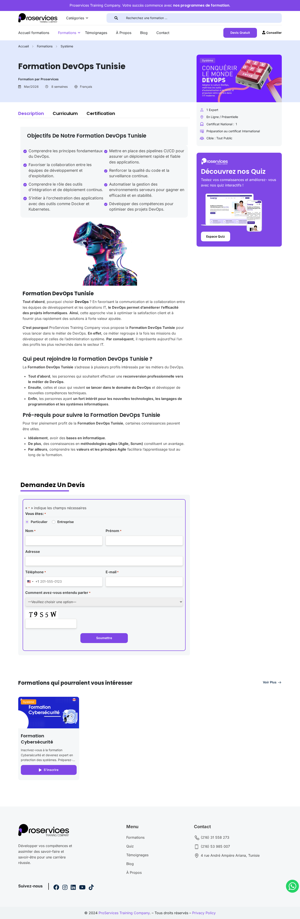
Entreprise (65, 522)
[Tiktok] (91, 887)
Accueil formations (33, 32)
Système (67, 46)
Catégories (75, 18)
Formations (67, 32)
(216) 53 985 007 (215, 846)
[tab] (35, 113)
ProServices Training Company (124, 913)
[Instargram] (64, 887)
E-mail (112, 572)
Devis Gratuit (240, 32)
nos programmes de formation (201, 5)
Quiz (130, 846)
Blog (144, 32)
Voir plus (270, 682)
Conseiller (274, 32)
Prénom (113, 530)
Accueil (23, 46)
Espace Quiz (215, 236)
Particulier (39, 522)
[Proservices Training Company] (37, 17)
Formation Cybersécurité (37, 739)
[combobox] (32, 581)
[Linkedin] (73, 887)
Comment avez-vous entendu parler (57, 592)
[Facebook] (56, 887)
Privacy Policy (204, 913)
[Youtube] (82, 887)
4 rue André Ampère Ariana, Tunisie (230, 855)
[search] (116, 18)
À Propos (123, 32)
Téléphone (35, 572)
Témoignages (96, 32)
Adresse (32, 551)
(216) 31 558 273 (214, 837)
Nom (30, 530)
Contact (162, 32)
